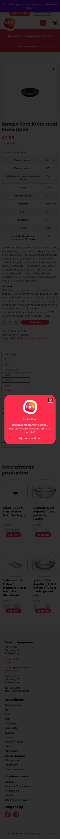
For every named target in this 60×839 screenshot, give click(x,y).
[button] (50, 400)
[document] (30, 419)
